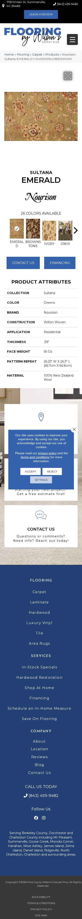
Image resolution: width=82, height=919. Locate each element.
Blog (39, 765)
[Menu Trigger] (72, 39)
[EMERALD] (17, 229)
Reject (52, 471)
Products (52, 54)
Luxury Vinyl (39, 623)
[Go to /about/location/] (41, 429)
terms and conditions (35, 457)
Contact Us (23, 263)
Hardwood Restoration (39, 677)
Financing (40, 698)
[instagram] (43, 818)
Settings (41, 479)
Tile (39, 633)
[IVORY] (49, 231)
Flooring (23, 54)
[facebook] (36, 818)
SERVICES (41, 656)
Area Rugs (39, 643)
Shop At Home (39, 688)
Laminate (39, 602)
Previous (6, 228)
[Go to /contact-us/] (41, 526)
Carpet (37, 54)
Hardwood (39, 612)
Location (39, 749)
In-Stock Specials (39, 667)
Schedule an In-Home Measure (40, 708)
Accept (30, 471)
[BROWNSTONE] (33, 229)
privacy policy (47, 453)
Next (75, 228)
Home (9, 54)
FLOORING (41, 580)
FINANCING (60, 263)
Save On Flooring (39, 719)
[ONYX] (65, 231)
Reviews (39, 757)
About (39, 741)
